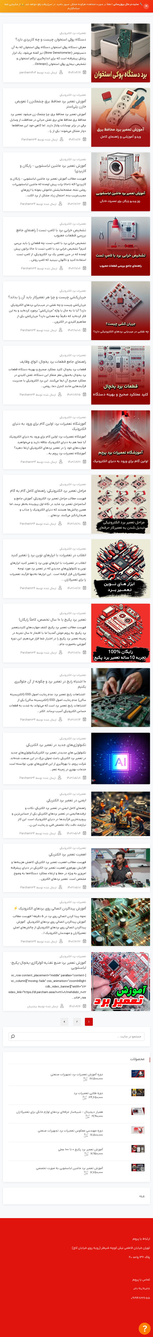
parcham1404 (28, 73)
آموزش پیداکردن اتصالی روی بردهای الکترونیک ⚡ (49, 908)
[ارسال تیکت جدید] (144, 1328)
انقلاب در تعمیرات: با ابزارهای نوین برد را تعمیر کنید (48, 555)
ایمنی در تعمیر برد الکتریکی (66, 800)
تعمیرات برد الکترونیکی (73, 33)
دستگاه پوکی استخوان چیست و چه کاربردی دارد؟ (51, 39)
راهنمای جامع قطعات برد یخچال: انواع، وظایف (53, 361)
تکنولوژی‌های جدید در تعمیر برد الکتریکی (56, 745)
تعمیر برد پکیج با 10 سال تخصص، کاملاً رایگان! (52, 619)
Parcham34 (29, 140)
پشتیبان (32, 1006)
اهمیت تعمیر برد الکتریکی (67, 854)
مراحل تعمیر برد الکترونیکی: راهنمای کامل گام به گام (48, 491)
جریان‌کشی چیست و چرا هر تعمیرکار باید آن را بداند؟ (47, 297)
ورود (141, 1196)
